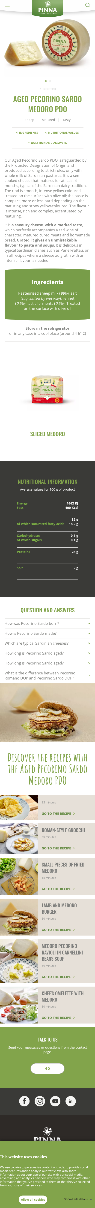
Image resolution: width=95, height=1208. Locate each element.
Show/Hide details (76, 1199)
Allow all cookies (33, 1199)
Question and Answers (49, 143)
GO (47, 1068)
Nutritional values (63, 133)
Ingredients (28, 133)
